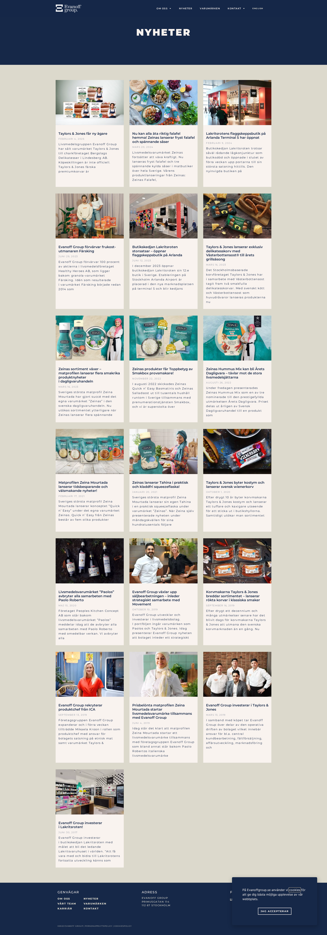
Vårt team (67, 903)
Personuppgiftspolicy (98, 926)
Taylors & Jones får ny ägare (82, 134)
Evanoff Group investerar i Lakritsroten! (80, 825)
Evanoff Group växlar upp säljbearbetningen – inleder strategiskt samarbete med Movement (156, 598)
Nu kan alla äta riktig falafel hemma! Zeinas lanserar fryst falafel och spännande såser (163, 138)
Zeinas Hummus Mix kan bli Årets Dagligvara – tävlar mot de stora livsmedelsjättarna (235, 373)
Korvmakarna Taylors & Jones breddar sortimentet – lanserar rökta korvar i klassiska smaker (233, 596)
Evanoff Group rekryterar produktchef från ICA (80, 707)
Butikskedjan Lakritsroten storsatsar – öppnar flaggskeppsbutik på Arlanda (157, 251)
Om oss (162, 8)
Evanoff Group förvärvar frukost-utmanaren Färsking (87, 249)
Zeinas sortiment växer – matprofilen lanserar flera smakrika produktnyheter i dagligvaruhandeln (89, 375)
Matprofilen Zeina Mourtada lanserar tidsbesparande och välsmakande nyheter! (83, 486)
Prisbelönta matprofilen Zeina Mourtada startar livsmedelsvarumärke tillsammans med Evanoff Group (162, 711)
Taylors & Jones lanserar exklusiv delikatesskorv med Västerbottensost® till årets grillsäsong (234, 253)
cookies (294, 890)
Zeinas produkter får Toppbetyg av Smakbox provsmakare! (162, 371)
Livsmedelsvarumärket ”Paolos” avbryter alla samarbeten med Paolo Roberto (86, 596)
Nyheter (185, 8)
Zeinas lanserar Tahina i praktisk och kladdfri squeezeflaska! (160, 484)
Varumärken (210, 8)
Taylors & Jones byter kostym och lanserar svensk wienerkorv (235, 484)
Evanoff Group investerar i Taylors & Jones (237, 707)
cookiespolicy (123, 926)
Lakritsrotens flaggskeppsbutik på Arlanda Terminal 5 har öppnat (236, 136)
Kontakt (91, 908)
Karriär (65, 908)
